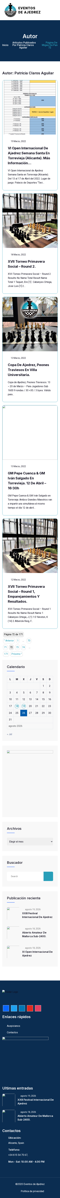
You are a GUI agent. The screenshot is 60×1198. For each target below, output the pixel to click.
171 (6, 653)
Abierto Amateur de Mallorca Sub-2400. (34, 934)
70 (29, 640)
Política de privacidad (32, 1191)
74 (23, 647)
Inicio (5, 45)
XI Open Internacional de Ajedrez (37, 953)
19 (23, 706)
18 (17, 706)
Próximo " (16, 653)
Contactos (12, 1032)
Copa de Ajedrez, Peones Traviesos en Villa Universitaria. (28, 370)
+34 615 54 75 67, (18, 1154)
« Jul (9, 734)
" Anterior (9, 640)
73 (17, 647)
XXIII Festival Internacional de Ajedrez (37, 915)
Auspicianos (13, 1025)
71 (5, 647)
